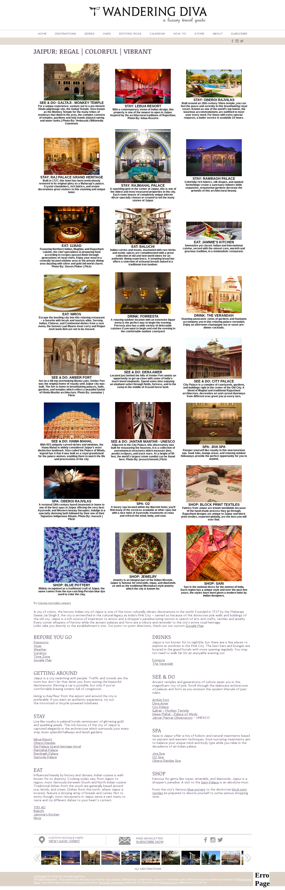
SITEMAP (40, 876)
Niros (37, 818)
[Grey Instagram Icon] (237, 41)
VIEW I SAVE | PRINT (64, 841)
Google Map (195, 626)
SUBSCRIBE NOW (149, 842)
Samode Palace (45, 757)
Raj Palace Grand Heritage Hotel (57, 746)
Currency (40, 653)
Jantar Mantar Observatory (172, 717)
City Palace (160, 707)
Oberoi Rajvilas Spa (166, 760)
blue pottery (196, 789)
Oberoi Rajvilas (44, 743)
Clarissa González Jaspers (54, 603)
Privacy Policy (168, 882)
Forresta (158, 660)
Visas (37, 646)
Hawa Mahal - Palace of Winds (174, 714)
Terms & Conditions (111, 882)
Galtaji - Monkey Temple (170, 710)
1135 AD (40, 807)
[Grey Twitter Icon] (242, 41)
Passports (41, 642)
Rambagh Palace (46, 753)
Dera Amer (160, 703)
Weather (40, 649)
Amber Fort (160, 700)
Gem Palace (210, 782)
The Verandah (162, 663)
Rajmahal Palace (46, 750)
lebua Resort (43, 739)
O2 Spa (158, 757)
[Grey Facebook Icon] (232, 41)
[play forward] (247, 858)
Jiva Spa (158, 753)
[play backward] (37, 858)
